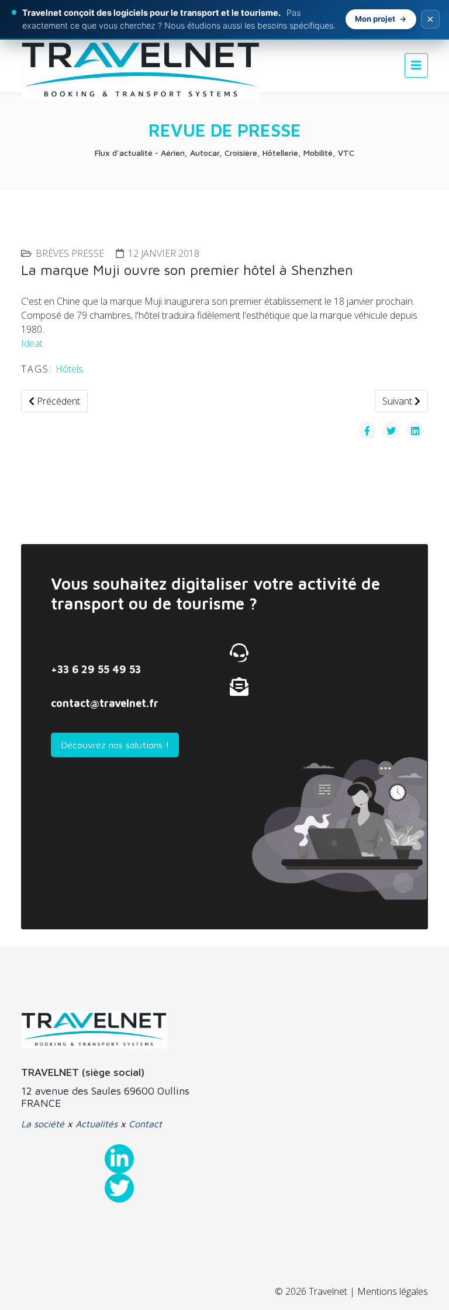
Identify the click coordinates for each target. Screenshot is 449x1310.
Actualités (96, 1124)
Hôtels (69, 369)
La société (42, 1124)
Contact (145, 1124)
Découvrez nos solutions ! (115, 745)
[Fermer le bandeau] (430, 19)
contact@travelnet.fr (104, 703)
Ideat (32, 343)
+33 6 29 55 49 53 (96, 669)
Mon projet (375, 18)
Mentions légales (392, 1291)
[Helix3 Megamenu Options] (416, 65)
